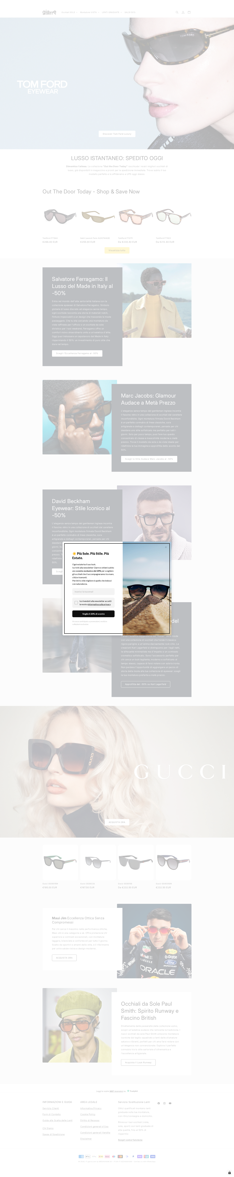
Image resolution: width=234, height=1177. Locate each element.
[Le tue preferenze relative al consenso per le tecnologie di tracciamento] (229, 1172)
